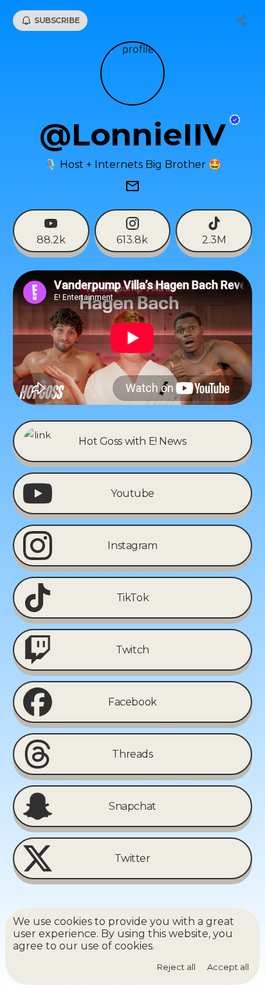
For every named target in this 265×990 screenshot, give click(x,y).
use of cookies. (117, 946)
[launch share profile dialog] (242, 20)
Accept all (228, 967)
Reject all (176, 967)
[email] (132, 187)
